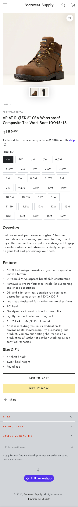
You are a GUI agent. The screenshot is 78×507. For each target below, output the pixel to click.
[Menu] (5, 5)
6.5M (60, 160)
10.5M (11, 198)
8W (21, 179)
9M (63, 179)
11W (55, 198)
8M (9, 179)
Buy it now (39, 388)
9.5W (38, 188)
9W (9, 188)
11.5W (27, 207)
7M (24, 170)
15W (64, 217)
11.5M (11, 207)
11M (42, 198)
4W (9, 160)
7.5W (64, 170)
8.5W (50, 179)
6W (46, 160)
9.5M (23, 188)
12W (55, 207)
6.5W (11, 170)
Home (6, 104)
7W (36, 170)
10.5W (27, 198)
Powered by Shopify (39, 499)
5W (22, 160)
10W (65, 188)
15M (51, 217)
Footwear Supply (13, 112)
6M (34, 160)
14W (37, 217)
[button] (63, 5)
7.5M (49, 170)
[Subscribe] (73, 447)
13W (10, 217)
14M (24, 217)
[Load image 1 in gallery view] (34, 92)
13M (68, 207)
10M (52, 188)
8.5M (35, 179)
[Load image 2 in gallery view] (44, 92)
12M (41, 207)
